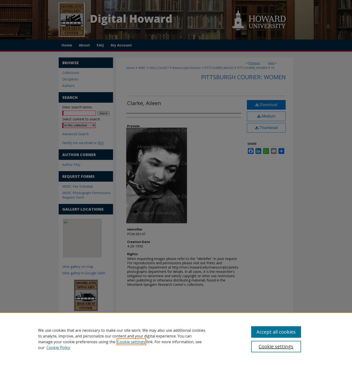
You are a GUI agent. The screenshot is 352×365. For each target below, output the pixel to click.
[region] (176, 338)
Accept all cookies (276, 332)
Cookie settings (131, 341)
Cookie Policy (58, 347)
